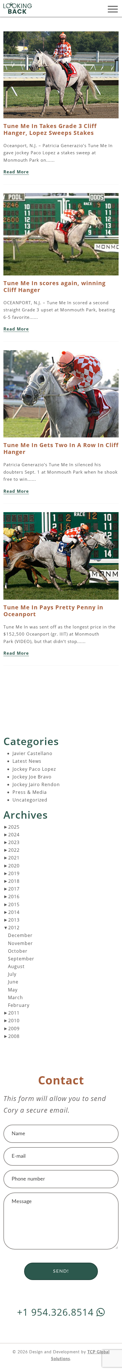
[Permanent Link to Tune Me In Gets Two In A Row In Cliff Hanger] (61, 395)
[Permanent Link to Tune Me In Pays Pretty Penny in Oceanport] (61, 557)
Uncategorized (29, 800)
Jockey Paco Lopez (34, 769)
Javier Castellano (32, 753)
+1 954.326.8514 (56, 1312)
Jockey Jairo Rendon (36, 784)
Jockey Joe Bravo (32, 777)
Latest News (26, 761)
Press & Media (29, 792)
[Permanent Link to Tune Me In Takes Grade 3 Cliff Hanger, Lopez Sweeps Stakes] (61, 76)
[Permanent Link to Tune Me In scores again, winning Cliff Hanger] (61, 236)
